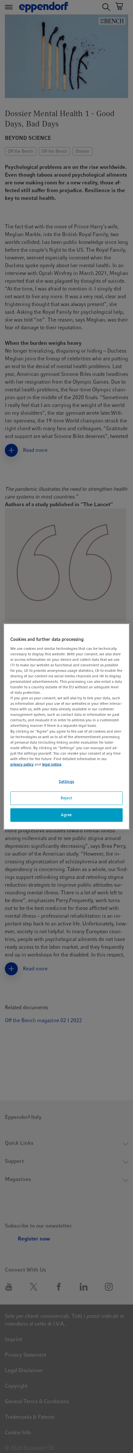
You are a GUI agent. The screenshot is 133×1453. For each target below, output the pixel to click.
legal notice (51, 764)
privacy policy (22, 764)
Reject (66, 798)
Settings (66, 781)
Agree (66, 814)
